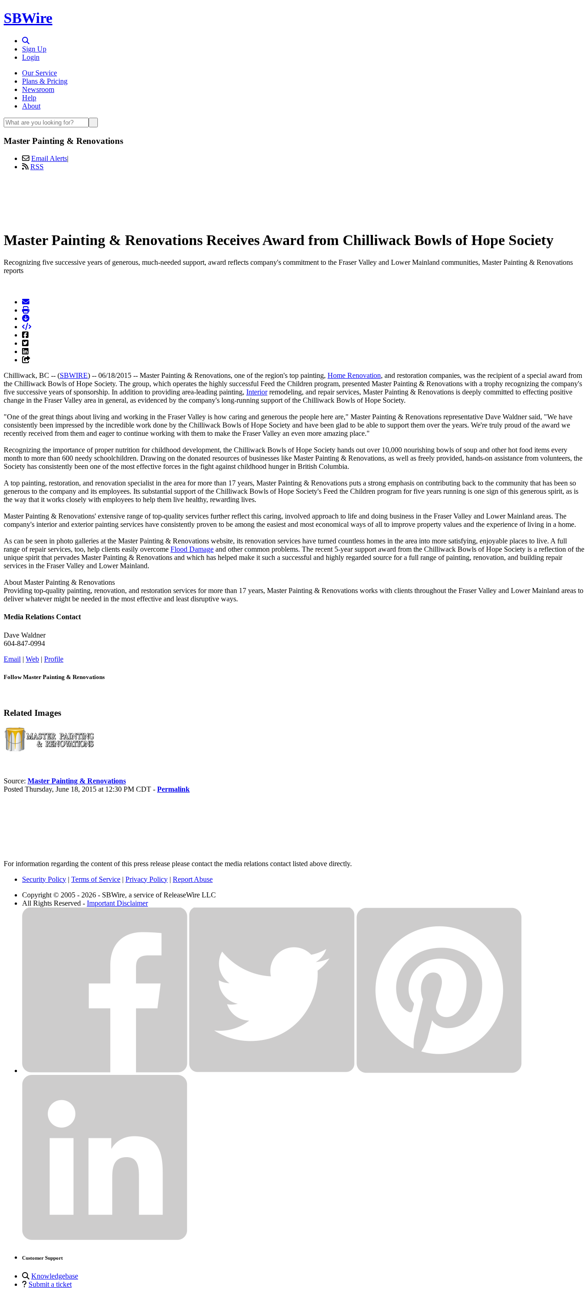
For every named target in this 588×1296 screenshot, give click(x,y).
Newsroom (38, 89)
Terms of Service (95, 879)
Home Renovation (354, 375)
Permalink (173, 789)
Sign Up (34, 49)
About (31, 106)
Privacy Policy (146, 879)
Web (32, 659)
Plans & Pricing (45, 81)
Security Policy (44, 879)
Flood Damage (192, 549)
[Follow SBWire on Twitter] (272, 1070)
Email (12, 659)
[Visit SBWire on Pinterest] (439, 1070)
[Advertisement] (294, 199)
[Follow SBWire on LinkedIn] (104, 1238)
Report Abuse (193, 879)
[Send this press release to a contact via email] (25, 302)
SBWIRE (74, 375)
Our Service (39, 73)
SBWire (28, 18)
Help (29, 98)
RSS (37, 167)
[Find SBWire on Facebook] (104, 1070)
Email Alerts (49, 158)
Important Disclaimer (117, 903)
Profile (53, 659)
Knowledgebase (54, 1276)
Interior (256, 392)
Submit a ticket (50, 1284)
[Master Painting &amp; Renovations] (50, 750)
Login (31, 57)
